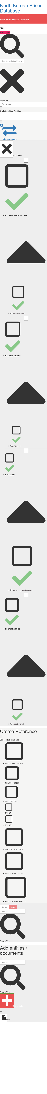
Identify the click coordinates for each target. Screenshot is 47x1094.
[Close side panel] (1, 122)
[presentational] (45, 104)
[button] (1, 127)
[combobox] (23, 104)
